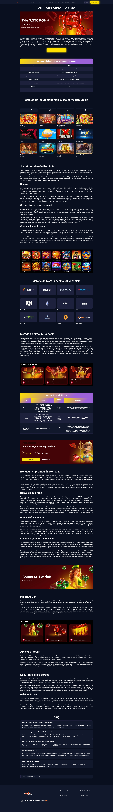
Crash (64, 110)
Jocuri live (46, 110)
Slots (83, 110)
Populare (28, 110)
